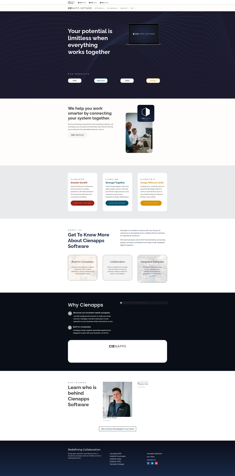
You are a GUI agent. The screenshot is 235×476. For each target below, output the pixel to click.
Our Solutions (112, 8)
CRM (127, 81)
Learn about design (151, 203)
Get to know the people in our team (117, 429)
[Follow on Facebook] (148, 463)
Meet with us (77, 135)
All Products (99, 8)
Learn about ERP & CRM (82, 203)
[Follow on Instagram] (156, 463)
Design (153, 81)
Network (101, 81)
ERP (75, 81)
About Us (124, 8)
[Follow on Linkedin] (152, 463)
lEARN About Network (117, 203)
